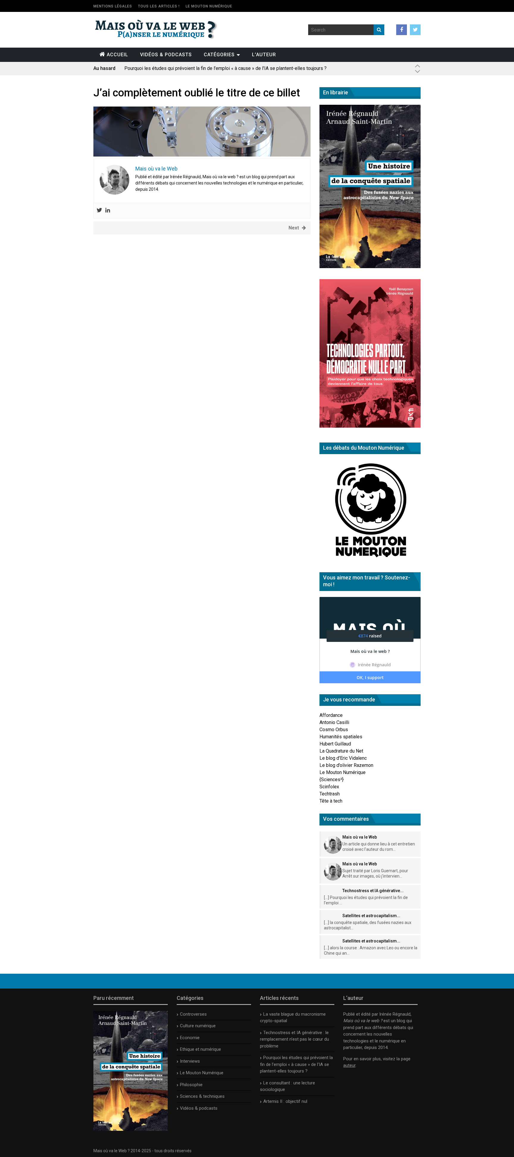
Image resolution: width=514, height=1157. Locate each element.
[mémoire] (202, 155)
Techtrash (329, 794)
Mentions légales (112, 6)
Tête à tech (330, 801)
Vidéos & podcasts (166, 54)
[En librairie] (370, 266)
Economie (190, 1037)
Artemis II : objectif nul (285, 1101)
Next (294, 228)
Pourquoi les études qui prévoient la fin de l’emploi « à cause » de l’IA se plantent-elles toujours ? (296, 1064)
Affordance (331, 715)
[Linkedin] (107, 210)
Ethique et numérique (200, 1049)
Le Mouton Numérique (209, 6)
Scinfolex (329, 786)
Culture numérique (198, 1025)
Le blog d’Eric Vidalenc (343, 758)
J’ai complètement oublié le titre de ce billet (196, 93)
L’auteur (264, 54)
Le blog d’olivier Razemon (346, 765)
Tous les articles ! (159, 6)
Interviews (190, 1061)
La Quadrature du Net (341, 751)
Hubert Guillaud (335, 744)
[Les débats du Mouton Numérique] (370, 559)
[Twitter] (99, 210)
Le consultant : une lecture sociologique (165, 68)
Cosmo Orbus (333, 729)
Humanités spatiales (340, 736)
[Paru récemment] (130, 1129)
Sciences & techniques (202, 1096)
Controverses (193, 1014)
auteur (349, 1065)
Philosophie (191, 1084)
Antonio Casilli (334, 722)
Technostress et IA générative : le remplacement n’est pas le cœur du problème (294, 1039)
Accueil (117, 54)
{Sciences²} (331, 779)
